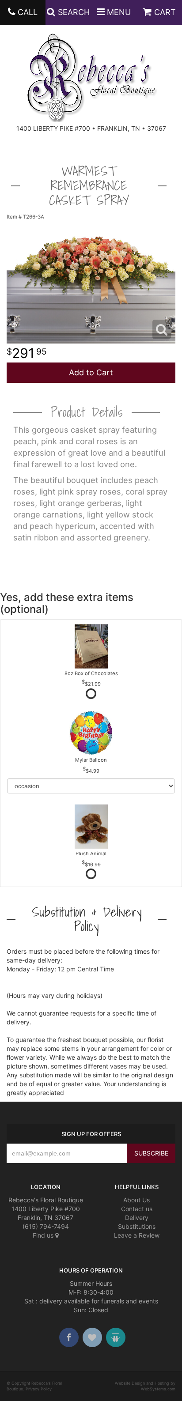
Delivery (136, 1217)
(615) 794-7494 (46, 1226)
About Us (136, 1200)
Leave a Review (136, 1235)
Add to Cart (91, 372)
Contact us (136, 1208)
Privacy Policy (39, 1388)
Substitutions (136, 1226)
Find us (44, 1235)
